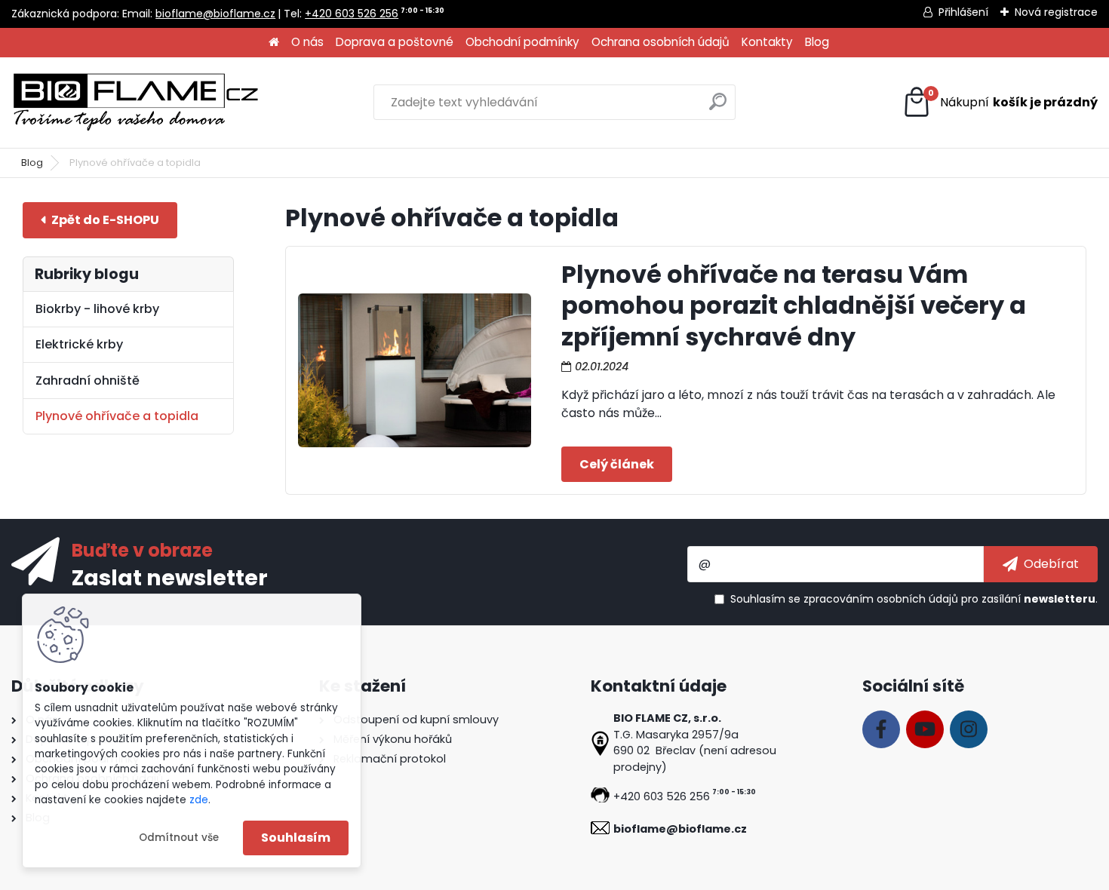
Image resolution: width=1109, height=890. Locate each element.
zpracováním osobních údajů (880, 598)
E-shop (100, 220)
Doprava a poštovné (394, 42)
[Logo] (135, 102)
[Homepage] (274, 42)
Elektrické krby (79, 344)
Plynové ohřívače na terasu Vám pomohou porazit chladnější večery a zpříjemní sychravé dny (793, 305)
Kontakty (767, 42)
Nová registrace (1056, 12)
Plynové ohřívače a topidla (116, 416)
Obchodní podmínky (522, 42)
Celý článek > (616, 464)
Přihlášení (963, 12)
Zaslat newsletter (170, 577)
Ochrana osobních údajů (660, 42)
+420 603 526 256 (351, 13)
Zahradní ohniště (87, 380)
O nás (307, 42)
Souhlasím (295, 837)
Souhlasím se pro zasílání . (914, 598)
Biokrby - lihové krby (97, 309)
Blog (817, 42)
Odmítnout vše (179, 837)
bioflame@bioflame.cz (215, 13)
